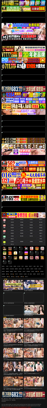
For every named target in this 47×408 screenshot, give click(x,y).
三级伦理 (12, 222)
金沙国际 (25, 274)
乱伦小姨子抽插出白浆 (28, 315)
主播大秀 (31, 268)
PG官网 (7, 266)
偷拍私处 (3, 271)
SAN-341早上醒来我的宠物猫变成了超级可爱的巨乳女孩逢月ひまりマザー (13, 345)
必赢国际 (3, 268)
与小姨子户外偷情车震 (28, 290)
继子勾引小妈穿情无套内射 (9, 303)
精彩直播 (20, 268)
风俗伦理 (40, 241)
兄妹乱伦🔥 (17, 276)
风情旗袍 (12, 233)
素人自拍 (40, 222)
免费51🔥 (7, 274)
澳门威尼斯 (3, 276)
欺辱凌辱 (12, 227)
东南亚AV (40, 224)
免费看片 (34, 274)
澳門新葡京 (28, 271)
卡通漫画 (12, 236)
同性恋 (41, 238)
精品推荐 (12, 219)
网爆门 (41, 236)
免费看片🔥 (37, 271)
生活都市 (12, 241)
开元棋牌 (10, 266)
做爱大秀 (38, 274)
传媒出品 (12, 238)
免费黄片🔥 (22, 276)
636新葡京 (41, 271)
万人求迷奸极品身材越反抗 (9, 315)
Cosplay (31, 222)
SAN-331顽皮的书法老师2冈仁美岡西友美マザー (13, 359)
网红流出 (31, 227)
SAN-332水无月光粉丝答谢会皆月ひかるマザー (33, 388)
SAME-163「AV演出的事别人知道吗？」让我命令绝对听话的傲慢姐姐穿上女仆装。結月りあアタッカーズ (13, 374)
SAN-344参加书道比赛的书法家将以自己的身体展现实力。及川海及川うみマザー (13, 330)
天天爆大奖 (21, 274)
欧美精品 (31, 219)
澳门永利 (18, 266)
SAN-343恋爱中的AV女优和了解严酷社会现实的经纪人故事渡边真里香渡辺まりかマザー (33, 330)
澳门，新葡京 (30, 274)
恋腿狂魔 (40, 230)
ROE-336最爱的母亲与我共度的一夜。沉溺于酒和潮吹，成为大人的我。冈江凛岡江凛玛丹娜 (13, 389)
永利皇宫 (32, 271)
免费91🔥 (8, 276)
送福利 (34, 266)
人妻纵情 (31, 241)
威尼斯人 (3, 266)
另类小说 (12, 244)
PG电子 (22, 266)
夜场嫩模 (11, 271)
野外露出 (40, 227)
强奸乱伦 (21, 219)
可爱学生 (31, 230)
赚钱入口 (26, 276)
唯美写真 (31, 236)
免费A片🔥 (12, 276)
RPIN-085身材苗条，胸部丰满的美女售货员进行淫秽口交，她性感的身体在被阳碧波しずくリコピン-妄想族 (33, 345)
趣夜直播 (7, 271)
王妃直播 (35, 268)
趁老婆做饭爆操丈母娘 (8, 290)
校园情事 (21, 241)
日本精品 (21, 222)
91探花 (22, 227)
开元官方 (16, 274)
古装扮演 (12, 230)
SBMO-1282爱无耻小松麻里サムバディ (31, 373)
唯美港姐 (31, 224)
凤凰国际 (7, 268)
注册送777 (30, 266)
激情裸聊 (3, 274)
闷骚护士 (40, 233)
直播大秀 (42, 274)
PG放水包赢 (12, 268)
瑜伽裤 (31, 233)
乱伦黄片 (39, 268)
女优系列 (21, 230)
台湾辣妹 (12, 224)
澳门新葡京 (19, 271)
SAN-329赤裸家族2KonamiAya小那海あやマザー (33, 359)
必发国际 (15, 271)
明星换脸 (21, 233)
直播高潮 (16, 268)
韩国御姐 (21, 224)
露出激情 (21, 236)
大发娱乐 (24, 271)
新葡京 (38, 266)
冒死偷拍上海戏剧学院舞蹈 (29, 303)
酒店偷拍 (27, 268)
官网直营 (14, 266)
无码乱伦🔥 (12, 274)
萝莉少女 (40, 219)
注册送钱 (26, 266)
